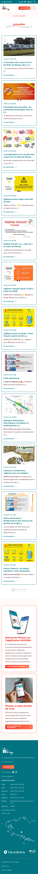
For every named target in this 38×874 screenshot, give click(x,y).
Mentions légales (7, 870)
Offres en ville (6, 813)
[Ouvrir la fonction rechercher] (34, 2)
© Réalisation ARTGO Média (10, 862)
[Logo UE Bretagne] (32, 852)
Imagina (21, 2)
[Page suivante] (25, 589)
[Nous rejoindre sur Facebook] (28, 2)
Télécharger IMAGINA (16, 666)
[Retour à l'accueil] (6, 8)
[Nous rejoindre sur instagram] (31, 2)
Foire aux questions (8, 776)
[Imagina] (14, 852)
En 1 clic (23, 8)
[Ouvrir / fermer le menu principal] (33, 8)
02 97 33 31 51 (8, 2)
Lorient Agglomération (9, 810)
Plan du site (5, 866)
